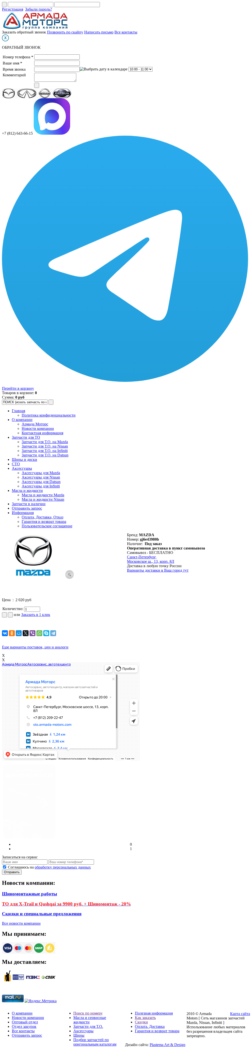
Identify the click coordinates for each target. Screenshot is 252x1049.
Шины (78, 1035)
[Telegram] (53, 633)
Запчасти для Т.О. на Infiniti (45, 451)
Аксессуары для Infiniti (41, 486)
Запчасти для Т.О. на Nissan (45, 446)
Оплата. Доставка (150, 1026)
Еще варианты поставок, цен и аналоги (35, 647)
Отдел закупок (24, 1026)
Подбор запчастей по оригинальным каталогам (94, 1042)
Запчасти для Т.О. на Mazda (45, 442)
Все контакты (125, 32)
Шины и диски (24, 459)
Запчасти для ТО (26, 437)
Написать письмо (98, 32)
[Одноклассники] (12, 633)
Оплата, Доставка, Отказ (42, 517)
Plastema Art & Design (167, 1045)
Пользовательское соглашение (47, 526)
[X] (26, 633)
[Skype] (46, 633)
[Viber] (32, 633)
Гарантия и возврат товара (44, 521)
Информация (23, 513)
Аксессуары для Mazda (41, 473)
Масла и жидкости (27, 490)
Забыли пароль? (38, 9)
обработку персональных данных (63, 867)
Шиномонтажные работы (29, 893)
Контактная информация (42, 433)
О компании (22, 420)
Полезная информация (154, 1013)
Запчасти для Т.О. (88, 1026)
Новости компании (38, 428)
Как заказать (145, 1018)
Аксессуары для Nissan (41, 477)
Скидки (141, 1022)
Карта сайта (240, 1014)
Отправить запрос (27, 508)
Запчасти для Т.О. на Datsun (45, 455)
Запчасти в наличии (29, 504)
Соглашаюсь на (49, 867)
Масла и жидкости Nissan (43, 499)
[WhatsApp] (39, 633)
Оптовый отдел (25, 1022)
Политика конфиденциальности (49, 415)
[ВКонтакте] (5, 633)
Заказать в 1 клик (35, 615)
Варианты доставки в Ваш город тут (158, 570)
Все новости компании (21, 923)
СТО (16, 464)
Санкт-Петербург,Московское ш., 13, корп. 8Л (150, 559)
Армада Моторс (35, 424)
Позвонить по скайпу (65, 32)
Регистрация (12, 9)
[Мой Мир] (19, 633)
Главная (18, 411)
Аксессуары (22, 468)
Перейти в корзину (18, 388)
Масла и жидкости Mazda (43, 495)
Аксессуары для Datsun (41, 482)
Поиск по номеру (88, 1013)
